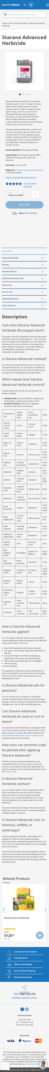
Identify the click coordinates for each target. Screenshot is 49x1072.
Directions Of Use (9, 271)
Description (7, 251)
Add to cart (24, 205)
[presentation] (3, 907)
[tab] (24, 251)
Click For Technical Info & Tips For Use (21, 177)
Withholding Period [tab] (10, 298)
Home (4, 23)
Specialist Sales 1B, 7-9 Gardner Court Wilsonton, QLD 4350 (24, 1022)
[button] (20, 94)
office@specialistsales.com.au (24, 997)
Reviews (5, 264)
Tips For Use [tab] (7, 292)
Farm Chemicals (21, 23)
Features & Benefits (10, 258)
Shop (11, 23)
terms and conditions (33, 1064)
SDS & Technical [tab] (8, 305)
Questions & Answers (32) (12, 278)
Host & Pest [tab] (7, 285)
